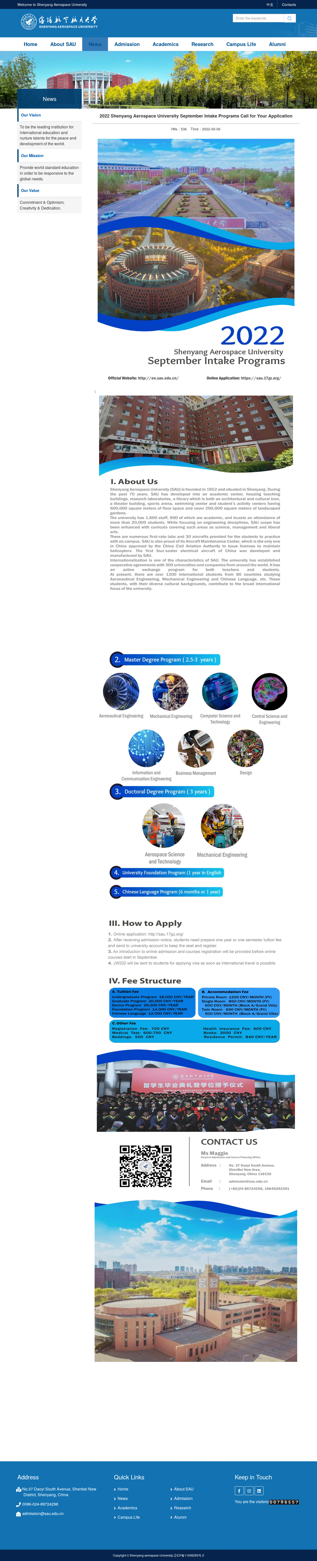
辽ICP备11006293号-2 (189, 1555)
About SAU (63, 43)
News (95, 43)
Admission (127, 43)
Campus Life (241, 43)
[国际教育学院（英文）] (59, 21)
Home (30, 43)
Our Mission (32, 155)
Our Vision (31, 115)
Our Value (30, 190)
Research (202, 43)
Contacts (289, 4)
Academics (166, 43)
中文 (269, 4)
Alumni (277, 43)
